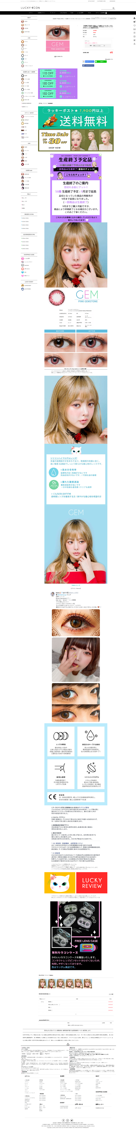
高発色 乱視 (26, 188)
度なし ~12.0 (24, 201)
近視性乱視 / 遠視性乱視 (26, 103)
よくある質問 (27, 258)
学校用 (25, 147)
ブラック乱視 (27, 89)
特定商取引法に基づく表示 (77, 1122)
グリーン (26, 62)
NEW (97, 1084)
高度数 (23, 208)
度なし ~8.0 (23, 197)
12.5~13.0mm (42, 1095)
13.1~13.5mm (42, 1097)
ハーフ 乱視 (26, 181)
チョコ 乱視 (62, 1085)
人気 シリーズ (27, 24)
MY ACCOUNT (91, 1)
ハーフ (25, 154)
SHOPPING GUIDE (101, 1092)
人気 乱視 (26, 28)
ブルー (25, 58)
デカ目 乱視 (26, 184)
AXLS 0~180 (26, 99)
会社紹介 (55, 1122)
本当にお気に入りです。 (53, 1004)
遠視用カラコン (24, 106)
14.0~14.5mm (42, 1100)
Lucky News (26, 265)
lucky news (98, 1098)
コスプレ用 (26, 164)
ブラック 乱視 (63, 1088)
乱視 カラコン (99, 1100)
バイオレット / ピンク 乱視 (29, 96)
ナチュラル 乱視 (27, 177)
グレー (25, 48)
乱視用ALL (62, 1081)
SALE (97, 1086)
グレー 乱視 (62, 1086)
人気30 (97, 1080)
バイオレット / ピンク (28, 65)
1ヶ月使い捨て (28, 1104)
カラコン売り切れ (111, 17)
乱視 (25, 272)
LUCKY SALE (27, 31)
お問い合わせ (27, 268)
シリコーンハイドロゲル (29, 116)
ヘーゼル (26, 52)
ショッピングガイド (28, 261)
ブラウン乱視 (27, 79)
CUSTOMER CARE (101, 1)
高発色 (25, 160)
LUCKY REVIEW (27, 289)
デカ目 (25, 157)
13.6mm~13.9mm (24, 225)
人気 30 (25, 21)
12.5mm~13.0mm (24, 218)
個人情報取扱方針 (66, 1122)
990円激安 (26, 123)
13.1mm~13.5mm (24, 221)
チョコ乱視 (26, 82)
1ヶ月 (25, 130)
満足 (49, 1007)
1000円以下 (26, 120)
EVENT (62, 1103)
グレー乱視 (26, 86)
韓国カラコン (27, 275)
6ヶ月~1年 (26, 137)
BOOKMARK (112, 1)
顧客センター (100, 1104)
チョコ (25, 45)
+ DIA (76, 1093)
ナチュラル (26, 150)
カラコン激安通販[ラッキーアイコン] (99, 17)
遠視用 (26, 1108)
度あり (23, 204)
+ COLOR (27, 1080)
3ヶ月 (25, 133)
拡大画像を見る (59, 56)
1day (25, 126)
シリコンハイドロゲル (30, 1097)
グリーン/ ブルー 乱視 (28, 92)
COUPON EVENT (27, 285)
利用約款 (60, 1122)
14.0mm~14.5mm (24, 228)
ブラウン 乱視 (63, 1083)
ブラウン (26, 41)
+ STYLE (77, 1080)
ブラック (26, 55)
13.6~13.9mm (42, 1098)
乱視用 (25, 75)
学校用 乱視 (26, 174)
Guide (72, 12)
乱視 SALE (98, 1087)
